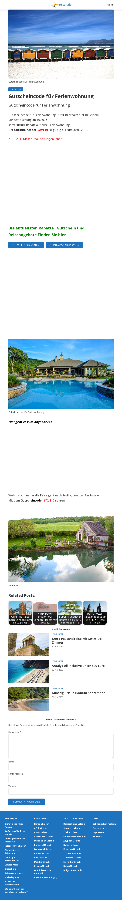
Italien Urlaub (70, 845)
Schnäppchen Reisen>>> (66, 245)
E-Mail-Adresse (15, 773)
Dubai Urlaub (70, 866)
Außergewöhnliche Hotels (15, 833)
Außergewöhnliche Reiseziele (15, 840)
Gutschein (16, 89)
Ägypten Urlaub (71, 840)
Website (12, 786)
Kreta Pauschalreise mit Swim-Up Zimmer (77, 641)
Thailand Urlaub (72, 853)
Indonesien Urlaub (44, 840)
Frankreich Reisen (43, 849)
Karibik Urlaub (41, 853)
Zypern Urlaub (42, 866)
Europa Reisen (41, 823)
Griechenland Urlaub (74, 836)
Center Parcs (11, 864)
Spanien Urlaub (71, 828)
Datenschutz (100, 828)
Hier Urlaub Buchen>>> (28, 245)
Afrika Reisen (41, 828)
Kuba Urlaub (40, 857)
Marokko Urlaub (72, 861)
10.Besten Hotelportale (12, 883)
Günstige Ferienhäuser (12, 859)
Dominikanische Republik (42, 872)
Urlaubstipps (58, 634)
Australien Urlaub (43, 836)
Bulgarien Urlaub (72, 870)
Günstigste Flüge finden (14, 825)
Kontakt (97, 836)
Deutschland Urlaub (74, 823)
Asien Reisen (40, 832)
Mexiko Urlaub (42, 861)
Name (11, 761)
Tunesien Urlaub (72, 857)
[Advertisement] (61, 184)
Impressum (99, 832)
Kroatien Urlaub (72, 849)
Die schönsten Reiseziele (12, 852)
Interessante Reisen (15, 845)
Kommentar (14, 732)
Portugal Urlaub (42, 845)
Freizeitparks (12, 877)
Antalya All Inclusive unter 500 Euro (78, 666)
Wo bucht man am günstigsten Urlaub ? (16, 890)
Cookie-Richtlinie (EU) (45, 877)
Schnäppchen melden (104, 823)
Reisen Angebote (14, 873)
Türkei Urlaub (70, 832)
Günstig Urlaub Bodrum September (78, 693)
